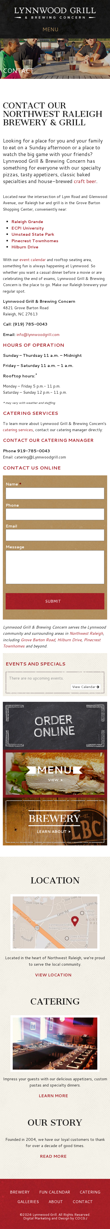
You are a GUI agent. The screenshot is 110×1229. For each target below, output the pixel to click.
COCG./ (81, 1218)
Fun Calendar (54, 1192)
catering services (18, 430)
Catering (90, 1192)
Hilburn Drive (24, 247)
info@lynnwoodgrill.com (38, 334)
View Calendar (84, 686)
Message (15, 546)
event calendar (32, 259)
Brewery (20, 1192)
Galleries (28, 1201)
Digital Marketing (36, 1218)
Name (13, 484)
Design (63, 1218)
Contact (82, 1201)
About (56, 1201)
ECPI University (27, 228)
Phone (12, 505)
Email (11, 526)
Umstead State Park (32, 234)
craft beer (85, 181)
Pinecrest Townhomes (34, 241)
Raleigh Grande (27, 221)
